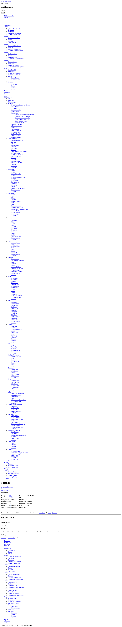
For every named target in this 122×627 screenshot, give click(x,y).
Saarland (13, 158)
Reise (9, 276)
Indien (13, 292)
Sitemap (6, 545)
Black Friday (15, 111)
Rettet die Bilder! (16, 356)
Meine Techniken (16, 411)
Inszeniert (14, 183)
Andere (13, 191)
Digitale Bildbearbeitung (15, 404)
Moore (13, 204)
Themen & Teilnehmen (14, 28)
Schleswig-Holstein (16, 162)
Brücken (13, 265)
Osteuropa (14, 279)
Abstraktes (11, 414)
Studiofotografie (16, 174)
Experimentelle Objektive (18, 435)
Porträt (13, 170)
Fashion (13, 175)
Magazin (6, 68)
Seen (12, 196)
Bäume (13, 244)
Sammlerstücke (15, 350)
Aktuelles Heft (12, 70)
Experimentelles (15, 190)
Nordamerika (15, 286)
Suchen (3, 10)
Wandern (14, 315)
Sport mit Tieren (16, 316)
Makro (13, 233)
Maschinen (14, 332)
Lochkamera (14, 432)
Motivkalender (15, 135)
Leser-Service (15, 78)
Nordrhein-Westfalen (17, 154)
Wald (12, 203)
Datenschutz (7, 542)
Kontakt (13, 87)
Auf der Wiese (15, 246)
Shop (5, 94)
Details (13, 231)
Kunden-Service (12, 472)
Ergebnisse (11, 30)
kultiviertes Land (16, 206)
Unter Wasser (11, 441)
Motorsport (14, 308)
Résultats (10, 47)
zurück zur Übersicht (7, 487)
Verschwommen (16, 422)
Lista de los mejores (13, 65)
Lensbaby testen (16, 137)
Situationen (14, 384)
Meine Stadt (14, 396)
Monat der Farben (16, 126)
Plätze (13, 372)
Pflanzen (13, 444)
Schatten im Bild (19, 122)
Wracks (13, 446)
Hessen (13, 150)
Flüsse (13, 198)
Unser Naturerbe (12, 138)
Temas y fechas (12, 62)
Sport (9, 300)
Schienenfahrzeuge (16, 329)
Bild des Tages (12, 102)
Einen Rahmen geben (21, 121)
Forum (6, 462)
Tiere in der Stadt (16, 236)
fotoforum (10, 83)
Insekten (13, 219)
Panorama (10, 368)
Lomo (13, 360)
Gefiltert (13, 436)
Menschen (11, 169)
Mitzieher (14, 318)
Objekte (13, 348)
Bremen (13, 146)
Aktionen (10, 103)
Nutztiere (14, 230)
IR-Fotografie (15, 438)
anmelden (42, 513)
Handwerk (14, 185)
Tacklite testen (15, 129)
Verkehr (13, 398)
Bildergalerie (8, 97)
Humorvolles (15, 385)
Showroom (11, 100)
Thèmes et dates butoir (14, 46)
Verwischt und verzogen (18, 424)
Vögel (13, 223)
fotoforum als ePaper (14, 74)
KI (8, 461)
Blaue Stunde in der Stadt (18, 400)
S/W (12, 364)
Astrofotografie (15, 214)
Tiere (9, 217)
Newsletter (11, 81)
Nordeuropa (14, 278)
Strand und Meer (16, 201)
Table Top (14, 347)
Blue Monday (15, 106)
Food (12, 345)
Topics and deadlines (14, 38)
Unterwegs (14, 180)
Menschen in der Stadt (17, 393)
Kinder (13, 172)
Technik (10, 324)
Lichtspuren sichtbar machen (23, 119)
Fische (13, 222)
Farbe (13, 358)
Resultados (11, 63)
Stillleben (10, 344)
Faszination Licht (16, 132)
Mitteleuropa (15, 284)
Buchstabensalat (16, 110)
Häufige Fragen (12, 475)
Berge (13, 194)
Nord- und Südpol (16, 295)
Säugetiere (14, 220)
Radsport (14, 307)
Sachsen (13, 159)
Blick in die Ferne (16, 374)
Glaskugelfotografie (17, 427)
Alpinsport (14, 313)
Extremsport (14, 319)
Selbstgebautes (15, 454)
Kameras (13, 339)
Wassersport (14, 305)
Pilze (12, 249)
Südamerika (14, 287)
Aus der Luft (15, 211)
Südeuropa (14, 281)
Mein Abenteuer (16, 130)
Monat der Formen (16, 124)
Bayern (13, 142)
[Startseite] (9, 22)
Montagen (14, 406)
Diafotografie (15, 361)
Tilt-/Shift (14, 433)
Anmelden (7, 17)
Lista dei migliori (12, 57)
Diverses (10, 449)
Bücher (6, 91)
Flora (9, 241)
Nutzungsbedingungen (14, 477)
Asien (13, 291)
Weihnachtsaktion (16, 134)
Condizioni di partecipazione (16, 58)
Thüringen (14, 164)
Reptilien (14, 225)
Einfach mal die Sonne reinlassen (24, 114)
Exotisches (14, 252)
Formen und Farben (17, 419)
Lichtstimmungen (16, 395)
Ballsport (14, 302)
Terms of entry (12, 42)
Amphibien (14, 227)
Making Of (14, 456)
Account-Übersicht (13, 473)
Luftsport (14, 311)
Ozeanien (14, 294)
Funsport (13, 310)
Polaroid (13, 363)
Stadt (12, 262)
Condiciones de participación (16, 66)
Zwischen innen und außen (22, 118)
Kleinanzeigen (15, 79)
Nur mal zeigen (15, 451)
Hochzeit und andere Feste (18, 177)
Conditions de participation (15, 50)
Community (7, 25)
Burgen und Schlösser (17, 260)
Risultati (10, 55)
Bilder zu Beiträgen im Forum (19, 452)
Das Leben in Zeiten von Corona (20, 105)
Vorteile (6, 478)
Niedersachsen (15, 153)
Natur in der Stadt (16, 401)
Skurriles (13, 340)
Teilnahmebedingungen (14, 33)
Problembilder (15, 408)
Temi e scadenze (12, 54)
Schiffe (13, 331)
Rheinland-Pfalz (16, 156)
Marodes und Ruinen (17, 268)
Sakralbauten (15, 259)
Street (9, 379)
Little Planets (15, 376)
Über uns (14, 84)
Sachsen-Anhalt (15, 161)
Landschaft (11, 193)
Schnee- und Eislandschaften (19, 209)
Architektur (11, 257)
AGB (13, 89)
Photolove (14, 127)
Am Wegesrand (15, 243)
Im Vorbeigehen (15, 382)
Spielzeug (14, 336)
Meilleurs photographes (14, 49)
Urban (9, 392)
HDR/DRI (14, 409)
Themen (10, 464)
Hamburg (14, 148)
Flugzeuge (14, 326)
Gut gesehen (14, 387)
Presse (13, 86)
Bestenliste (11, 31)
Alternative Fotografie (14, 430)
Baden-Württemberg (17, 140)
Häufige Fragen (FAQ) (14, 34)
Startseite (3, 538)
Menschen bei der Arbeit (18, 188)
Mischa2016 (4, 490)
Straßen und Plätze (16, 271)
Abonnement (11, 71)
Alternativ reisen (16, 297)
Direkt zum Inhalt (6, 1)
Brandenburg (15, 145)
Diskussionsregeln (13, 467)
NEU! (9, 98)
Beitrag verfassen (13, 465)
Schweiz (13, 167)
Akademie (7, 92)
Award (6, 26)
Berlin (13, 143)
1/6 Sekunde (14, 108)
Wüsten (13, 199)
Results (10, 39)
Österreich (14, 166)
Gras (12, 247)
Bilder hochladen (9, 16)
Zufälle (13, 388)
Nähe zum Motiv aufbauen (22, 116)
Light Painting (15, 416)
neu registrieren (52, 513)
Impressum (7, 541)
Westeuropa (14, 283)
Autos (13, 328)
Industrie (13, 263)
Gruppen (13, 178)
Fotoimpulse (14, 113)
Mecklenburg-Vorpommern (19, 151)
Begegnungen (15, 182)
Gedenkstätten (15, 270)
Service (10, 76)
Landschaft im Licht (17, 207)
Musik (13, 186)
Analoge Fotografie (13, 355)
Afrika (13, 289)
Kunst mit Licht (15, 417)
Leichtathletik (15, 303)
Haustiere (14, 228)
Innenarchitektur (16, 267)
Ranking (10, 41)
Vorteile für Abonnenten (14, 73)
